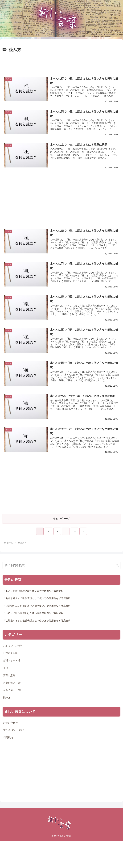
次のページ (62, 519)
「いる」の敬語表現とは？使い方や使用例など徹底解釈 (33, 613)
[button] (117, 565)
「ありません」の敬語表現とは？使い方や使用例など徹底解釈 (36, 598)
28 (74, 531)
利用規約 (8, 737)
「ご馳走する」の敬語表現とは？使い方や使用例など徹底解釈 (36, 620)
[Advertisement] (61, 62)
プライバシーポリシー (15, 730)
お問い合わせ (10, 722)
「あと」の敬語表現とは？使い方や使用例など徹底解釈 (33, 591)
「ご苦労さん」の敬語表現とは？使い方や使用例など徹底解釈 (36, 606)
